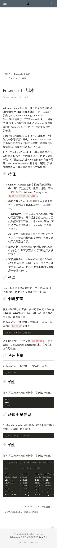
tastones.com (15, 536)
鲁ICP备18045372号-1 (37, 536)
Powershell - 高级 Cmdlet (22, 511)
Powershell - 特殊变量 (37, 506)
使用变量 (16, 355)
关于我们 (23, 542)
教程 (7, 74)
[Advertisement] (28, 37)
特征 (12, 173)
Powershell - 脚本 (17, 78)
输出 (12, 381)
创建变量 (16, 298)
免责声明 (34, 542)
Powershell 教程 (22, 74)
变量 (12, 277)
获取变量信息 (19, 414)
